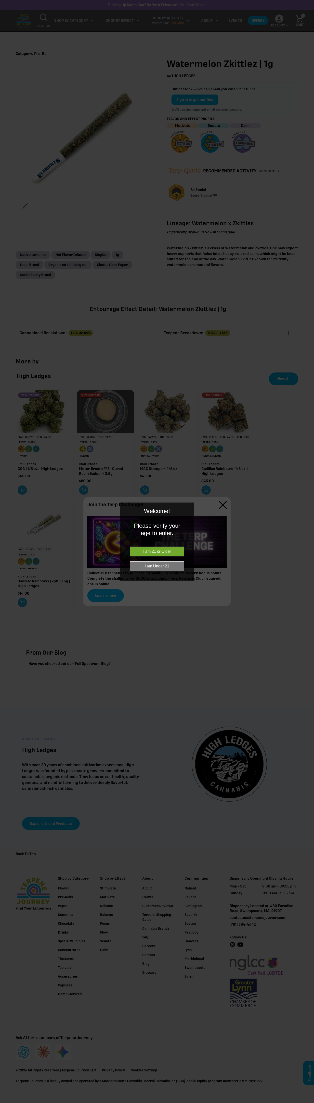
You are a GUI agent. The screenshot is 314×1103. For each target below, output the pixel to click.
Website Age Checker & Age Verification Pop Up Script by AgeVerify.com (308, 1102)
